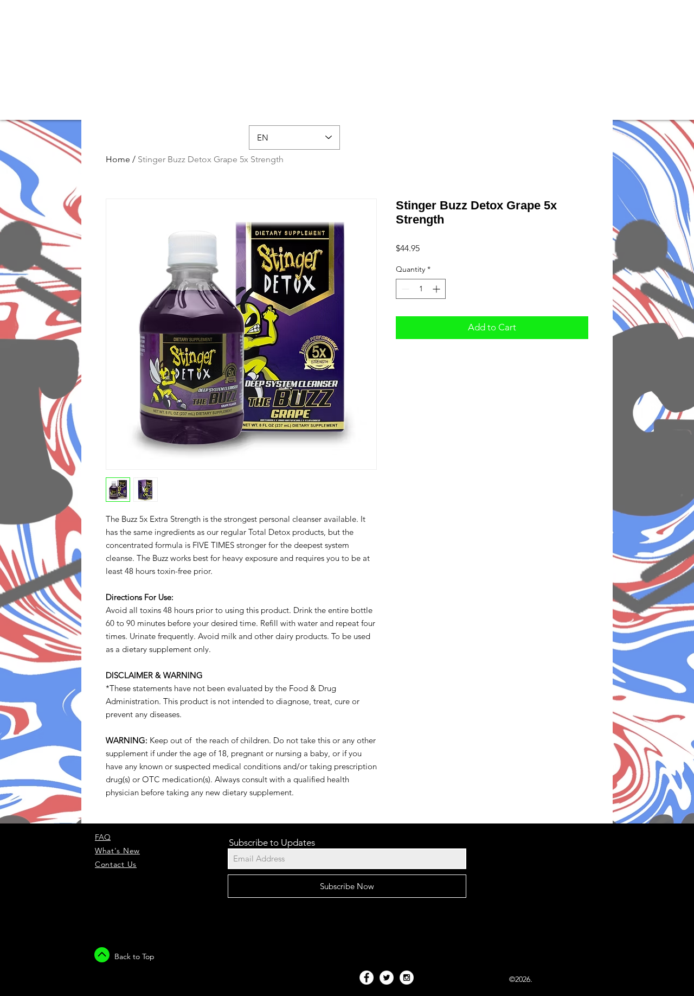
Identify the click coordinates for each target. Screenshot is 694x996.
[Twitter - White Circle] (387, 978)
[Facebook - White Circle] (366, 978)
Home (118, 159)
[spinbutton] (420, 288)
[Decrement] (404, 288)
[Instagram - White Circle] (407, 978)
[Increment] (437, 288)
